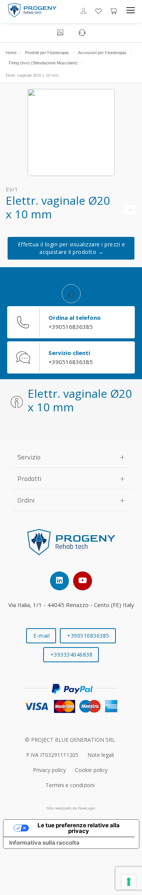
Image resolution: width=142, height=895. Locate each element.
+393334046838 (71, 654)
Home (11, 52)
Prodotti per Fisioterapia (47, 52)
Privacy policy (49, 770)
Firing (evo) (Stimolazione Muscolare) (43, 63)
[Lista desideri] (98, 10)
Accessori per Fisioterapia (102, 52)
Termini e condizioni (70, 785)
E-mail (41, 635)
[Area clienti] (83, 10)
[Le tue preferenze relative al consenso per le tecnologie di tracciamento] (129, 882)
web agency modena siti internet (71, 808)
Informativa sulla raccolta (44, 842)
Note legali (100, 754)
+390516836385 (88, 635)
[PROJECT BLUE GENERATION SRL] (32, 10)
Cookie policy (91, 770)
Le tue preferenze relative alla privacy (78, 828)
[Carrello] (113, 10)
